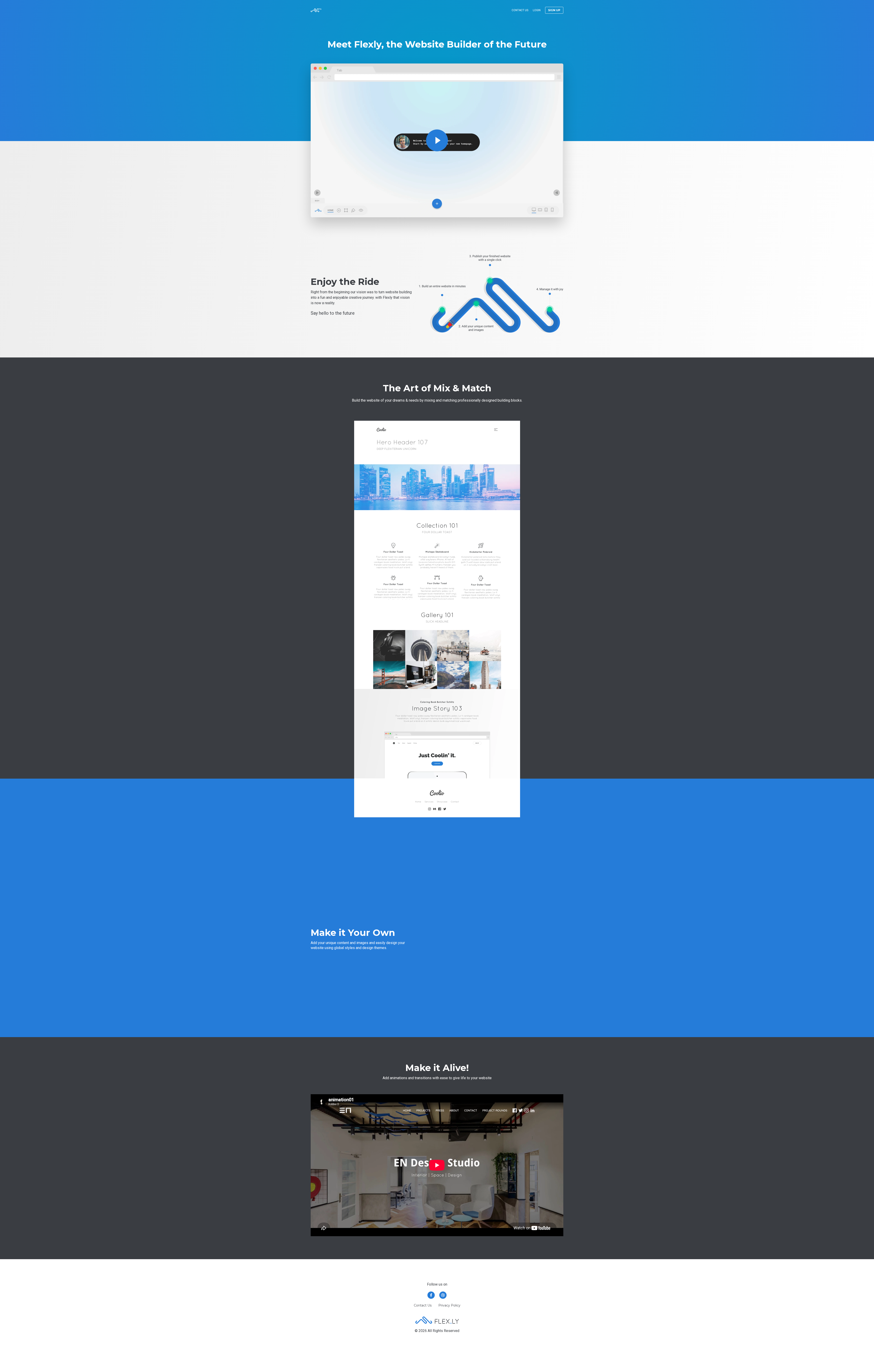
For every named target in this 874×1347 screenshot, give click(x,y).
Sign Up (554, 10)
